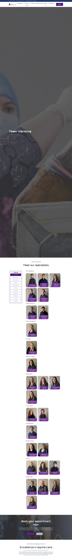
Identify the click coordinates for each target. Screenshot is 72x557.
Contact (27, 5)
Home (10, 134)
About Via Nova (51, 3)
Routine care (27, 3)
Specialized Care (20, 3)
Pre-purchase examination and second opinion (39, 3)
